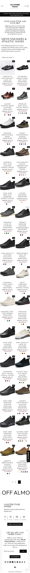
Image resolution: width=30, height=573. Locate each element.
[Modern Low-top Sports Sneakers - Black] (9, 320)
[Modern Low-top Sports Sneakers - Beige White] (5, 320)
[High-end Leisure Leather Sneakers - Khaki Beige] (9, 353)
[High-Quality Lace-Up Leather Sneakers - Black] (22, 353)
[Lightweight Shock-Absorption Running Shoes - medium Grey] (21, 175)
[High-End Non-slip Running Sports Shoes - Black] (6, 204)
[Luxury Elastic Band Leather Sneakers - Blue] (10, 114)
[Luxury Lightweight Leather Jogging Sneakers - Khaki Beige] (21, 413)
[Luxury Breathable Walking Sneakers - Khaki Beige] (17, 471)
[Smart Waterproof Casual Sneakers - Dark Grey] (23, 144)
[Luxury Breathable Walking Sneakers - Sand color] (19, 471)
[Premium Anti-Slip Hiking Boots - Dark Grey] (24, 113)
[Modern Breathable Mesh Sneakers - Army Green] (9, 144)
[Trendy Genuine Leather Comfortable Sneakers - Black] (20, 235)
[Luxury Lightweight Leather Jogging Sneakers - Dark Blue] (19, 413)
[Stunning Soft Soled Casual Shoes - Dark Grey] (9, 380)
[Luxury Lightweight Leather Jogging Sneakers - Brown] (17, 413)
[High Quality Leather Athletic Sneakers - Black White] (7, 264)
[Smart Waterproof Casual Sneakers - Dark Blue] (25, 144)
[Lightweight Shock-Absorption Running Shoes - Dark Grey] (23, 175)
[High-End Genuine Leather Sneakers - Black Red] (8, 442)
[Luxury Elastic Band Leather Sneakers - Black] (8, 114)
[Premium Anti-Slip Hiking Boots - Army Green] (22, 113)
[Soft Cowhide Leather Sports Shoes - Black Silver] (22, 293)
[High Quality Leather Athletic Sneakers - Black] (3, 264)
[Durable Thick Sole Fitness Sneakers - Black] (7, 293)
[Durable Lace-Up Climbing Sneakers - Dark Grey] (4, 233)
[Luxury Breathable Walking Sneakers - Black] (25, 471)
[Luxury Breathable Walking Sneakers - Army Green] (23, 471)
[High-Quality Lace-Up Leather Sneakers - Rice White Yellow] (20, 353)
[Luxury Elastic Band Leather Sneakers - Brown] (4, 114)
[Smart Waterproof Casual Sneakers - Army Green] (19, 144)
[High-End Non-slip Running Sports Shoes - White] (8, 204)
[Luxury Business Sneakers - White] (23, 202)
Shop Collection (15, 524)
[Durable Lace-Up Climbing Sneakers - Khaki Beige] (10, 233)
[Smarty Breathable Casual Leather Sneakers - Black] (7, 473)
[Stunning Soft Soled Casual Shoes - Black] (5, 380)
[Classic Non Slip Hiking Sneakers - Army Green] (20, 441)
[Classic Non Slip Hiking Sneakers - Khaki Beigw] (24, 441)
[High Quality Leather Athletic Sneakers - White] (11, 264)
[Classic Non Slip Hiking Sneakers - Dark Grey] (26, 441)
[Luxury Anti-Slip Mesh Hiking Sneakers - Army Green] (23, 382)
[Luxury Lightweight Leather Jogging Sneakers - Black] (27, 413)
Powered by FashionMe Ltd (15, 571)
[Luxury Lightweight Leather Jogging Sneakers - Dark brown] (23, 413)
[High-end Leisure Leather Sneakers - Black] (5, 353)
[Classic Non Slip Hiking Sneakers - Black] (18, 441)
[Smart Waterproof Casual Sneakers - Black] (21, 144)
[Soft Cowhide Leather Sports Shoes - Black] (24, 293)
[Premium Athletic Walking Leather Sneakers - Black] (23, 324)
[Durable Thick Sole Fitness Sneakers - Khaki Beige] (9, 293)
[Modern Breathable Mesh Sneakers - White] (5, 144)
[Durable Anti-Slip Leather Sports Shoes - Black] (6, 173)
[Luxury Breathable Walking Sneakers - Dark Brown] (21, 471)
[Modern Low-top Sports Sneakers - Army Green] (7, 320)
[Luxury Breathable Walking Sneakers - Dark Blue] (27, 471)
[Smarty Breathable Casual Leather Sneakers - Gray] (9, 473)
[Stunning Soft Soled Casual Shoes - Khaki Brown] (7, 380)
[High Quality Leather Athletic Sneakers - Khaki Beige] (9, 264)
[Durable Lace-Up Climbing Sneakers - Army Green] (8, 233)
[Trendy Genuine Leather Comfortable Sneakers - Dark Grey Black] (22, 235)
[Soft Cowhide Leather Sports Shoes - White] (20, 293)
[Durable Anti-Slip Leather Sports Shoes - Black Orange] (8, 173)
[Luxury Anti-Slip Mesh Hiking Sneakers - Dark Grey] (21, 382)
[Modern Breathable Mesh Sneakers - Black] (7, 144)
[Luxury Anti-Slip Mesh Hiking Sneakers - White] (25, 382)
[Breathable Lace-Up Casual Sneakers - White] (23, 264)
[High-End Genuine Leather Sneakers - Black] (6, 442)
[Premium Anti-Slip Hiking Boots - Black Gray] (20, 113)
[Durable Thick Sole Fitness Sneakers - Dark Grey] (5, 293)
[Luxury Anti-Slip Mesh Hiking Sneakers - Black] (19, 382)
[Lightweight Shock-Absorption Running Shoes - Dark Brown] (19, 175)
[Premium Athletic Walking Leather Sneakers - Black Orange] (21, 324)
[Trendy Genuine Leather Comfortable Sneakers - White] (24, 235)
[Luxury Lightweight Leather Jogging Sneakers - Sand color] (25, 413)
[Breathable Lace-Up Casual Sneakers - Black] (21, 264)
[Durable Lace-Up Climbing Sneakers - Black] (6, 233)
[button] (28, 456)
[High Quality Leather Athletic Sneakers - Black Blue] (5, 264)
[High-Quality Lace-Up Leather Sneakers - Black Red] (24, 353)
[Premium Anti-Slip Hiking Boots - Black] (26, 113)
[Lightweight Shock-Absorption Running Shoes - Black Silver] (25, 175)
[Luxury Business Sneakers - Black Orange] (21, 202)
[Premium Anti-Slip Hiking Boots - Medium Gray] (18, 113)
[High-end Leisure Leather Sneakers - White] (7, 353)
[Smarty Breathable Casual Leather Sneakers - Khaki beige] (5, 473)
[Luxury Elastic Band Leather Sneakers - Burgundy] (6, 114)
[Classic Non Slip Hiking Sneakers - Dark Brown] (22, 441)
